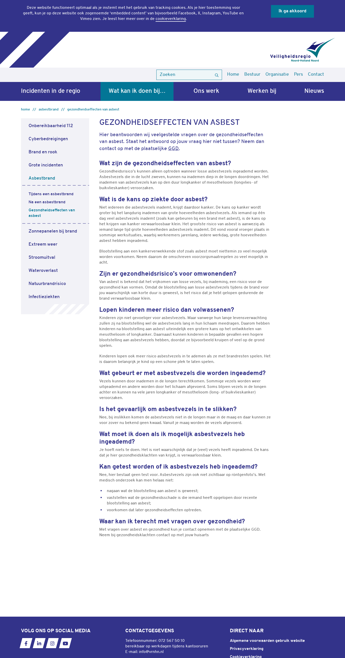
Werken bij (262, 91)
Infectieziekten (44, 297)
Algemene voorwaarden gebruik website (267, 641)
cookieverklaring (171, 19)
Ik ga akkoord (292, 11)
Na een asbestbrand (47, 202)
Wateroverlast (43, 270)
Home (233, 74)
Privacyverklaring (246, 649)
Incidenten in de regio (50, 91)
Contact (316, 74)
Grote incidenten (46, 165)
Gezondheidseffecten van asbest (93, 109)
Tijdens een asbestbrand (51, 194)
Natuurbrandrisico (47, 283)
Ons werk (206, 91)
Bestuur (252, 74)
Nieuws (314, 91)
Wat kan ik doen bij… (137, 91)
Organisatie (277, 74)
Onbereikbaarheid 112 (51, 126)
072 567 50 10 (171, 641)
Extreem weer (43, 244)
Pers (298, 74)
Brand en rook (43, 152)
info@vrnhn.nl (151, 652)
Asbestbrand (49, 109)
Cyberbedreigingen (48, 139)
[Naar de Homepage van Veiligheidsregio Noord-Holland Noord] (302, 50)
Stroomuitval (42, 257)
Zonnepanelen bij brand (53, 231)
